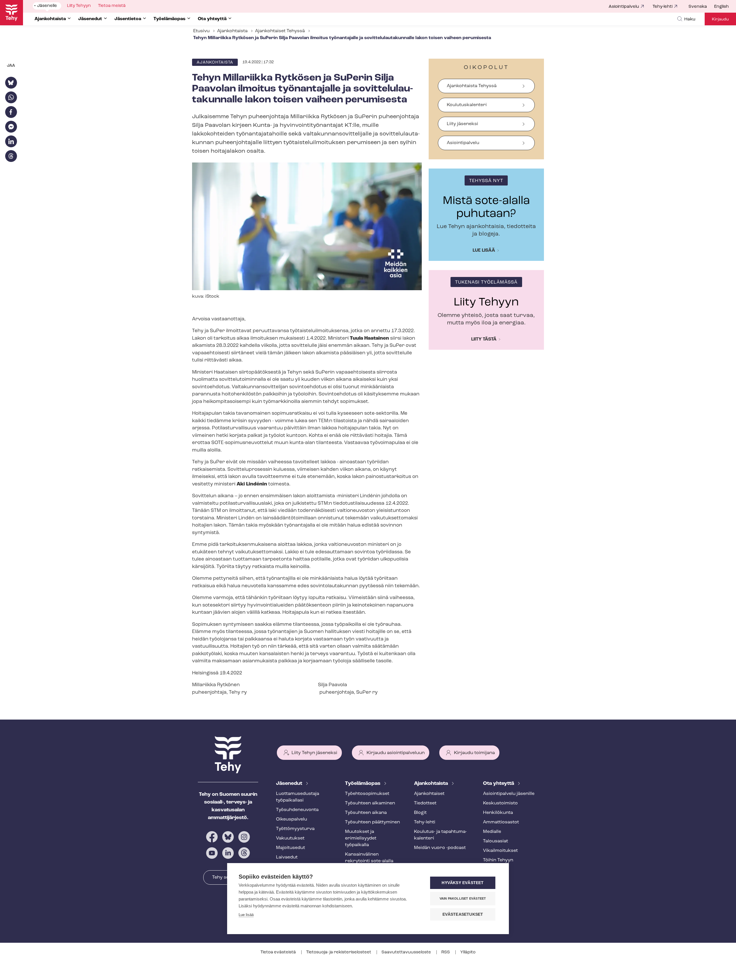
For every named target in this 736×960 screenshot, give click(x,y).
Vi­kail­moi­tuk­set (500, 850)
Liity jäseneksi (462, 124)
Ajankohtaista (232, 31)
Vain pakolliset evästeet (463, 898)
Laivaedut (287, 857)
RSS (446, 952)
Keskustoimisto (500, 803)
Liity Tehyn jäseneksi (314, 753)
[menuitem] (701, 7)
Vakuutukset (290, 838)
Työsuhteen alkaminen (370, 803)
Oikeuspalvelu (291, 819)
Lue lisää (484, 250)
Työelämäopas (363, 783)
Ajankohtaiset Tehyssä (280, 31)
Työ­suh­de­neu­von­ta (297, 810)
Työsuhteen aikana (366, 812)
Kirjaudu (720, 19)
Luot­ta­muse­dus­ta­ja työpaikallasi (297, 797)
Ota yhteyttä (499, 783)
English (721, 7)
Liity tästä (484, 339)
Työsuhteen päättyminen (372, 822)
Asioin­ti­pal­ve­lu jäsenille (508, 793)
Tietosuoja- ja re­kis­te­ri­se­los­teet (339, 952)
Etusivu (201, 31)
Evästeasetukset (462, 914)
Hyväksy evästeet (463, 883)
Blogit (420, 812)
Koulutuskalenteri (467, 105)
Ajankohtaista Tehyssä (472, 86)
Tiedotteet (425, 803)
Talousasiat (495, 841)
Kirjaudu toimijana (474, 753)
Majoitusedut (290, 848)
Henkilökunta (498, 812)
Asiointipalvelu (624, 7)
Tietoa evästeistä (278, 952)
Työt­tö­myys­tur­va (295, 829)
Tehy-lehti (662, 7)
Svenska (698, 7)
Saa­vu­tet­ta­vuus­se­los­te (407, 952)
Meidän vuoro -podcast (440, 848)
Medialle (492, 831)
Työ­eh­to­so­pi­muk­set (367, 793)
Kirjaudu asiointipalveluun (396, 753)
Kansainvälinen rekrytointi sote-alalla (369, 857)
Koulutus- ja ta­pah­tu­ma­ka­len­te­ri (440, 835)
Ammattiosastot (501, 822)
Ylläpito (468, 952)
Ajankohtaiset (429, 793)
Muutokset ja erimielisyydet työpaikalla (360, 838)
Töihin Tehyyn (498, 860)
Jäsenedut (289, 783)
